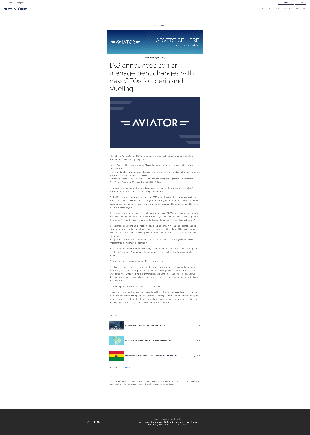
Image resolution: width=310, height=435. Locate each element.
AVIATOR (128, 367)
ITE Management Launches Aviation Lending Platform (145, 325)
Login (300, 3)
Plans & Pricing (273, 9)
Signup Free (286, 3)
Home (261, 9)
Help (179, 419)
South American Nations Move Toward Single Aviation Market (148, 340)
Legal (173, 419)
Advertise (288, 9)
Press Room (301, 9)
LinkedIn (177, 425)
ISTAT (184, 425)
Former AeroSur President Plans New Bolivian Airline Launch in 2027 (151, 356)
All (145, 25)
